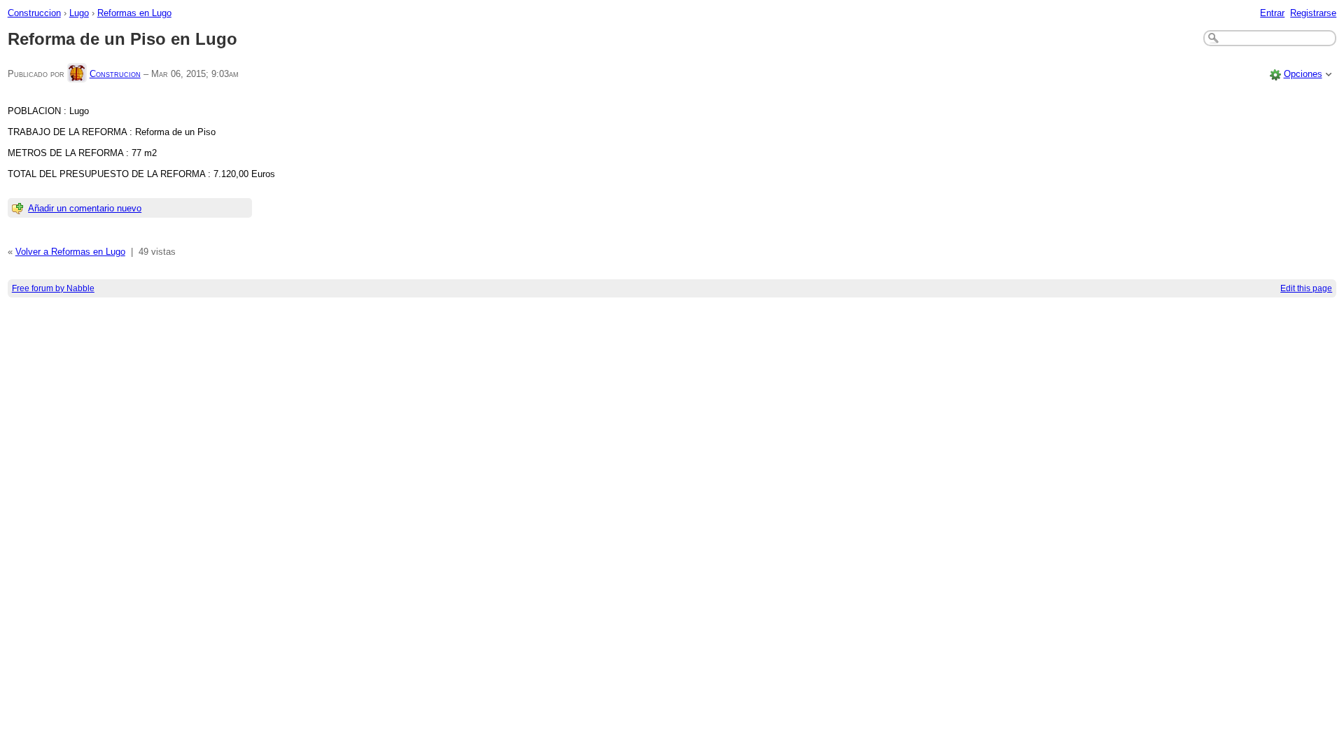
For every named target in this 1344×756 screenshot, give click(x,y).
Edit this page (1306, 288)
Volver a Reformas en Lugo (70, 251)
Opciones (1303, 74)
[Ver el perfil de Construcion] (77, 74)
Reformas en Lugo (134, 13)
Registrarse (1313, 13)
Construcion (115, 74)
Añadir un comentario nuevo (84, 208)
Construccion (34, 13)
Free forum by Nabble (53, 288)
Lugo (79, 13)
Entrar (1272, 13)
